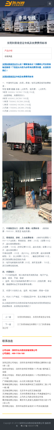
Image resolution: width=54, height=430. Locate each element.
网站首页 (20, 27)
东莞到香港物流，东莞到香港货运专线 (33, 317)
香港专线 (30, 27)
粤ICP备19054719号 (29, 425)
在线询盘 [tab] (8, 56)
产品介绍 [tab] (8, 50)
